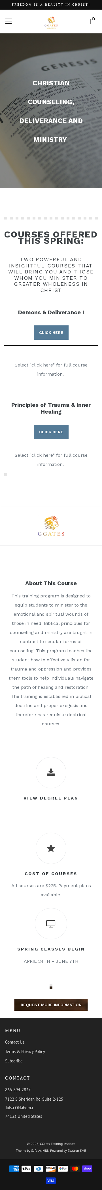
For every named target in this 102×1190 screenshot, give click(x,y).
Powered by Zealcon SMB (68, 1150)
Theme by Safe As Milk (32, 1150)
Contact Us (14, 1042)
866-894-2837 (18, 1089)
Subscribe (14, 1061)
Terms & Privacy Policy (25, 1051)
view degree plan (51, 798)
